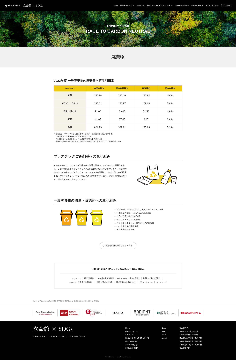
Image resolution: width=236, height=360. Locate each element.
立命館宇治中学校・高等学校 (190, 338)
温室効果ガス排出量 (105, 282)
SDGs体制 (129, 335)
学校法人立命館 (39, 336)
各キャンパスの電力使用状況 (128, 278)
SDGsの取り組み (132, 348)
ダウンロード (161, 282)
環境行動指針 (89, 278)
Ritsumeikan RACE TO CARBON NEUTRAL (55, 301)
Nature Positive (131, 341)
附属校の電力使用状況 (152, 278)
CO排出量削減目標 (106, 278)
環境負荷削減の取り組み (125, 282)
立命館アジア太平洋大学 (188, 331)
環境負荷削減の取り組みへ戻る (118, 245)
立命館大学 (183, 328)
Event (164, 335)
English (227, 5)
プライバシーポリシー (76, 336)
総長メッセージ (131, 331)
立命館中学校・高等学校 (188, 335)
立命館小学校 (184, 348)
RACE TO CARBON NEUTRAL (137, 338)
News (164, 328)
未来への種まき (131, 345)
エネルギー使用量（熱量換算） (81, 282)
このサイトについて (56, 336)
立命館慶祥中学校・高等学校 (190, 341)
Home (35, 301)
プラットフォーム (146, 282)
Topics (164, 331)
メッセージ (76, 278)
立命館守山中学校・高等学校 (190, 345)
